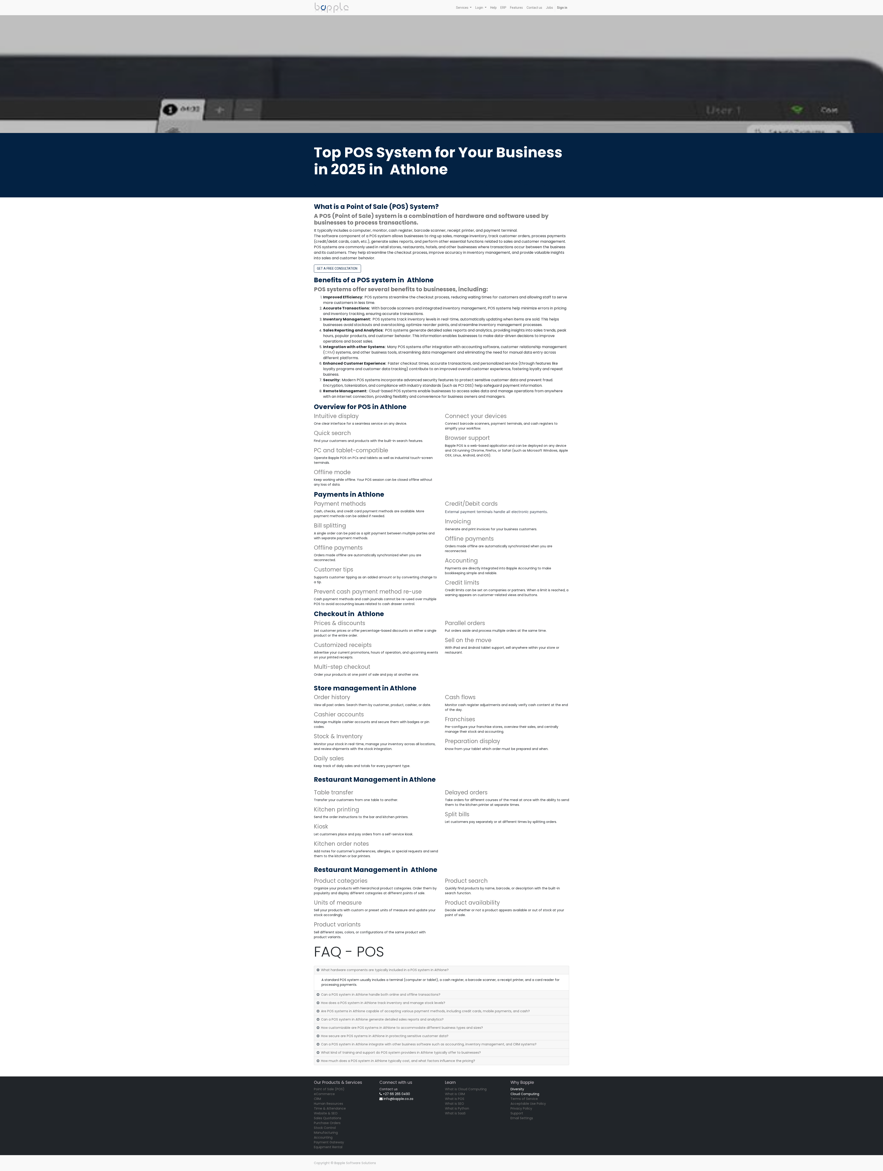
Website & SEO (326, 1113)
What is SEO (454, 1103)
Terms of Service (524, 1098)
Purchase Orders (327, 1123)
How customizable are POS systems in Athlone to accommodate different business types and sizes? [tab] (402, 1027)
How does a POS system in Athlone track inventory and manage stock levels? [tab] (383, 1003)
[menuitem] (493, 7)
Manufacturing (326, 1132)
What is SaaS (455, 1113)
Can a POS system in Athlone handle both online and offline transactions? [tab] (380, 994)
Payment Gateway (329, 1142)
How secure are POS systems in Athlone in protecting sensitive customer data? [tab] (384, 1036)
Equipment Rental (328, 1147)
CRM (329, 352)
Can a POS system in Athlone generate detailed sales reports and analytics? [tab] (382, 1019)
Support (516, 1113)
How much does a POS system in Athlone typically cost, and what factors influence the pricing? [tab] (398, 1061)
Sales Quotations (327, 1118)
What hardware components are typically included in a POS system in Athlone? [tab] (385, 970)
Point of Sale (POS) (329, 1089)
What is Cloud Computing (466, 1089)
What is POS (454, 1098)
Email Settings (521, 1118)
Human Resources (328, 1103)
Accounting (323, 1137)
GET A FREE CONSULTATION (337, 268)
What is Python (457, 1108)
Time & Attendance (330, 1108)
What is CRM (455, 1094)
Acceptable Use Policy (528, 1103)
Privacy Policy (521, 1108)
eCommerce (324, 1094)
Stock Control (325, 1127)
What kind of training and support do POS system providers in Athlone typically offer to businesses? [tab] (401, 1052)
